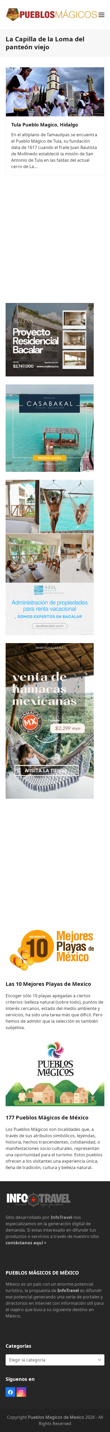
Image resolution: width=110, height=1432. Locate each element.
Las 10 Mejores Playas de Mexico (48, 983)
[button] (101, 14)
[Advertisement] (55, 240)
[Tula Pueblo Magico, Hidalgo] (55, 91)
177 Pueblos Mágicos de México (47, 1117)
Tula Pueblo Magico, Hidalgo (44, 124)
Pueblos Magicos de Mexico (56, 1417)
